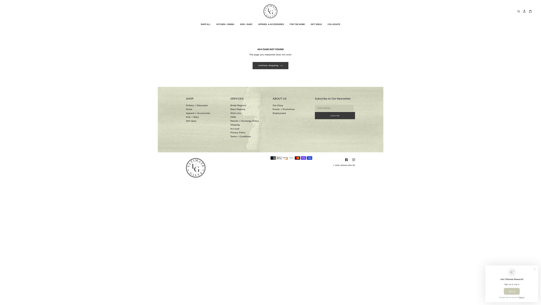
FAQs (233, 117)
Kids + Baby (192, 117)
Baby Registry (237, 109)
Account (234, 129)
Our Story (278, 105)
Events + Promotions (284, 109)
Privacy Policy (237, 133)
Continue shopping (268, 66)
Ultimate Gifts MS (347, 165)
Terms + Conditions (240, 137)
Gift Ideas (191, 121)
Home (189, 109)
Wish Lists (235, 113)
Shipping (235, 125)
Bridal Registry (238, 105)
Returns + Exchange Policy (244, 121)
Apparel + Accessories (198, 113)
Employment (279, 113)
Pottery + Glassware (197, 105)
